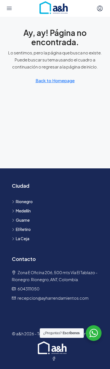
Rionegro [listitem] (24, 201)
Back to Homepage (55, 80)
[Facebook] (55, 358)
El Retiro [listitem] (23, 229)
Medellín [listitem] (23, 210)
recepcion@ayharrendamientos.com (53, 298)
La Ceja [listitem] (22, 238)
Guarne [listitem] (23, 220)
